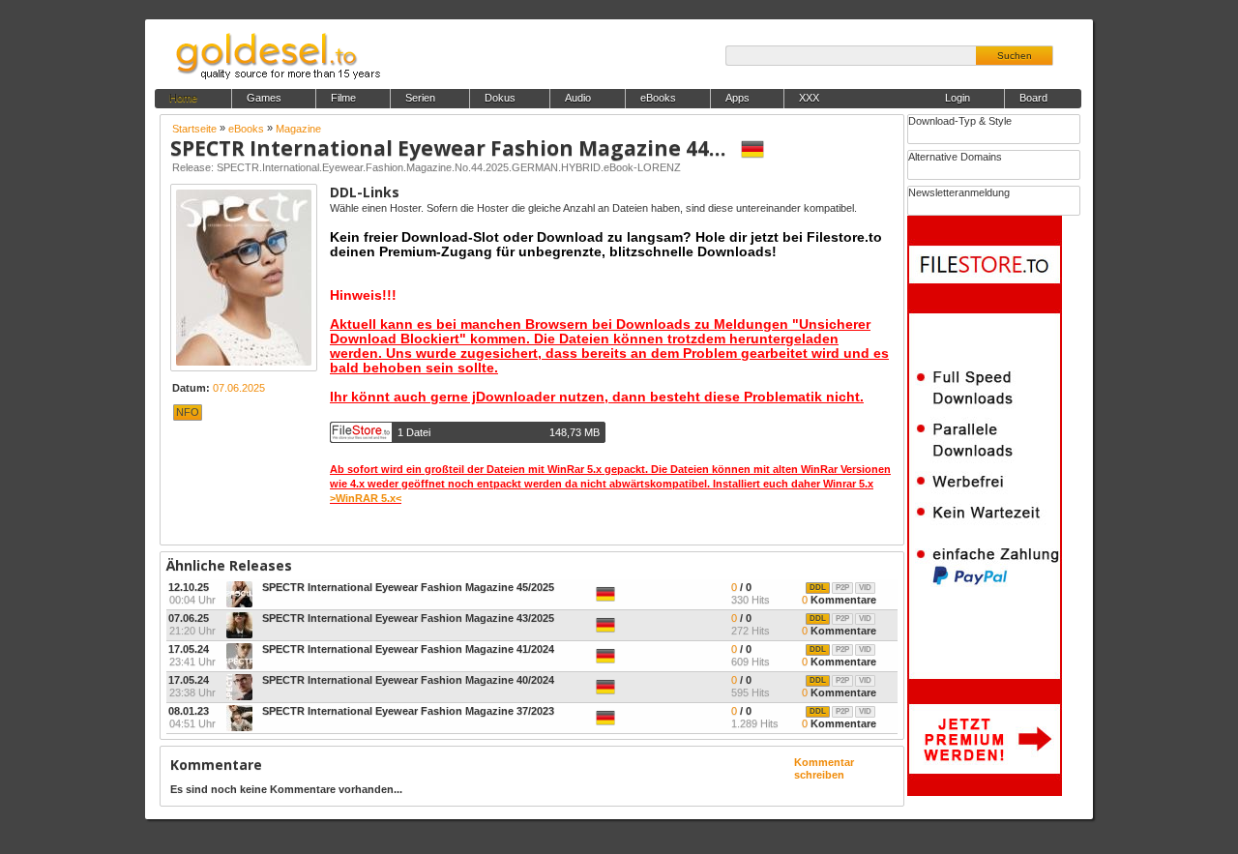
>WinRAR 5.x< (365, 498)
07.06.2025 (239, 388)
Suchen (1014, 55)
